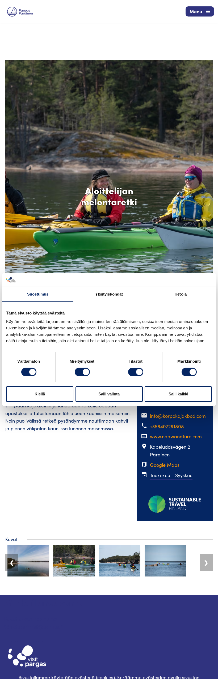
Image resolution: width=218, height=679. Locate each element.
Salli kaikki (178, 394)
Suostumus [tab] (38, 294)
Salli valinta (109, 394)
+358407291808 (167, 426)
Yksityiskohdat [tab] (109, 294)
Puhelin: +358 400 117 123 (30, 619)
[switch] (82, 372)
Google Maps (164, 465)
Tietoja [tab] (180, 294)
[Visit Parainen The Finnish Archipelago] (20, 11)
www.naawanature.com (176, 436)
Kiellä (40, 394)
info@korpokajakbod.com (178, 416)
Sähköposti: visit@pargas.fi (33, 627)
